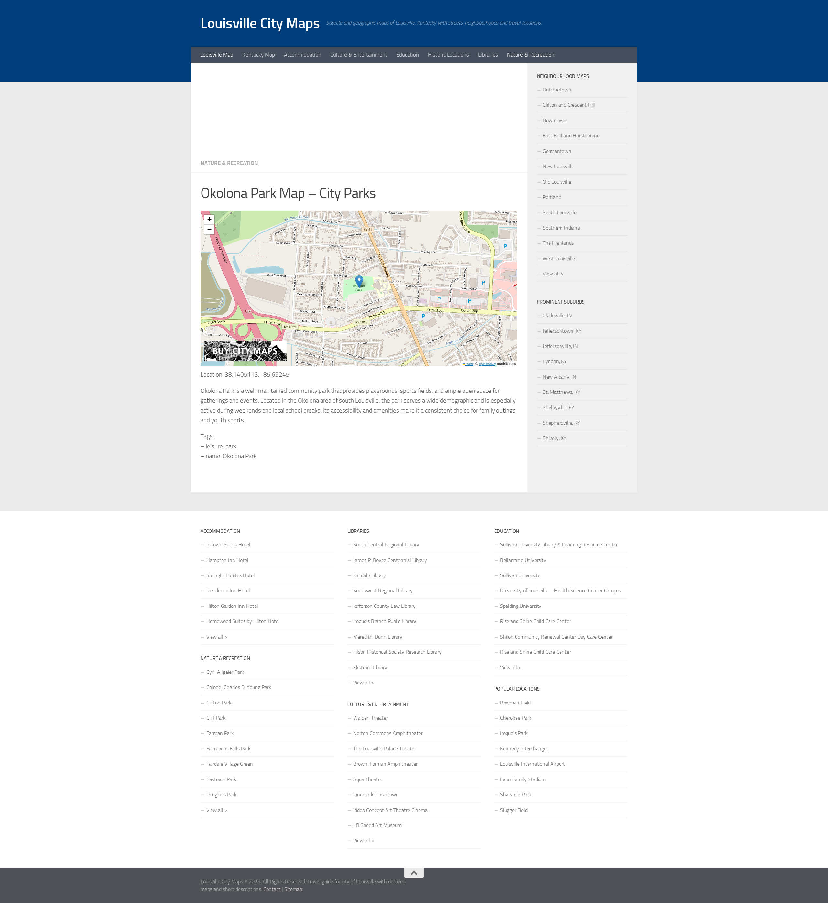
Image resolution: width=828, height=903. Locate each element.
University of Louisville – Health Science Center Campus (560, 590)
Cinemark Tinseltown (376, 794)
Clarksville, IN (557, 315)
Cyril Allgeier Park (225, 672)
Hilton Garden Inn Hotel (232, 606)
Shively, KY (555, 438)
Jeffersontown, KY (562, 331)
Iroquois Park (514, 733)
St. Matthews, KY (561, 392)
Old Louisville (557, 182)
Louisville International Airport (532, 764)
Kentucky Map (258, 54)
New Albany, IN (559, 377)
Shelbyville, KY (558, 407)
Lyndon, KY (555, 361)
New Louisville (558, 166)
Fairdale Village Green (229, 764)
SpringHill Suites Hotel (230, 575)
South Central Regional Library (386, 545)
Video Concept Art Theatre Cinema (390, 810)
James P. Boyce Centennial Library (390, 560)
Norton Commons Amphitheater (388, 733)
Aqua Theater (367, 779)
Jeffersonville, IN (560, 346)
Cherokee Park (515, 718)
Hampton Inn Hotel (227, 560)
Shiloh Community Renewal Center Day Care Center (556, 637)
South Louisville (560, 213)
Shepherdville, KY (561, 423)
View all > (553, 274)
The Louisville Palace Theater (384, 749)
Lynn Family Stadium (523, 779)
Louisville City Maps (260, 23)
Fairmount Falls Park (228, 749)
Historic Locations (448, 54)
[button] (359, 281)
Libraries (488, 54)
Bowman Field (515, 703)
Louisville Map (216, 54)
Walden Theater (370, 718)
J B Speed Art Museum (377, 825)
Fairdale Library (369, 575)
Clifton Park (219, 703)
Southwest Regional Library (383, 590)
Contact (271, 889)
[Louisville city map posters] (245, 359)
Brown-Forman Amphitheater (385, 764)
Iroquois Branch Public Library (384, 621)
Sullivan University (520, 575)
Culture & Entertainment (358, 54)
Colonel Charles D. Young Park (238, 687)
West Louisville (559, 258)
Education (407, 54)
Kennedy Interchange (523, 749)
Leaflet (469, 364)
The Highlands (558, 243)
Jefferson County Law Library (384, 606)
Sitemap (293, 889)
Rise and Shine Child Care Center (535, 621)
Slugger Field (514, 810)
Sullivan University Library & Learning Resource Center (559, 545)
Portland (552, 197)
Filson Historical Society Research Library (397, 652)
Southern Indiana (561, 228)
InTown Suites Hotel (228, 545)
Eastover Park (221, 779)
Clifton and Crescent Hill (569, 105)
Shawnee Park (515, 794)
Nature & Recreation (530, 54)
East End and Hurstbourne (571, 136)
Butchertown (557, 90)
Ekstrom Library (370, 667)
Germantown (557, 151)
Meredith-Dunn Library (377, 637)
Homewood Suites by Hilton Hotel (243, 621)
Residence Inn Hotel (228, 590)
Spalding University (520, 606)
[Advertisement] (359, 108)
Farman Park (220, 733)
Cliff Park (216, 718)
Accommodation (302, 54)
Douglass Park (221, 794)
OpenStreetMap (487, 364)
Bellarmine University (523, 560)
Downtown (555, 120)
